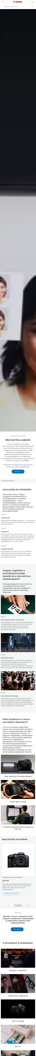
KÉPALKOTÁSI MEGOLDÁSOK (18, 436)
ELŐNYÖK (3, 514)
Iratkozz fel (18, 471)
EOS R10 (5, 881)
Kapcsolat (18, 912)
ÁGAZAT (3, 616)
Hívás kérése (17, 929)
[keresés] (2, 2)
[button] (11, 893)
